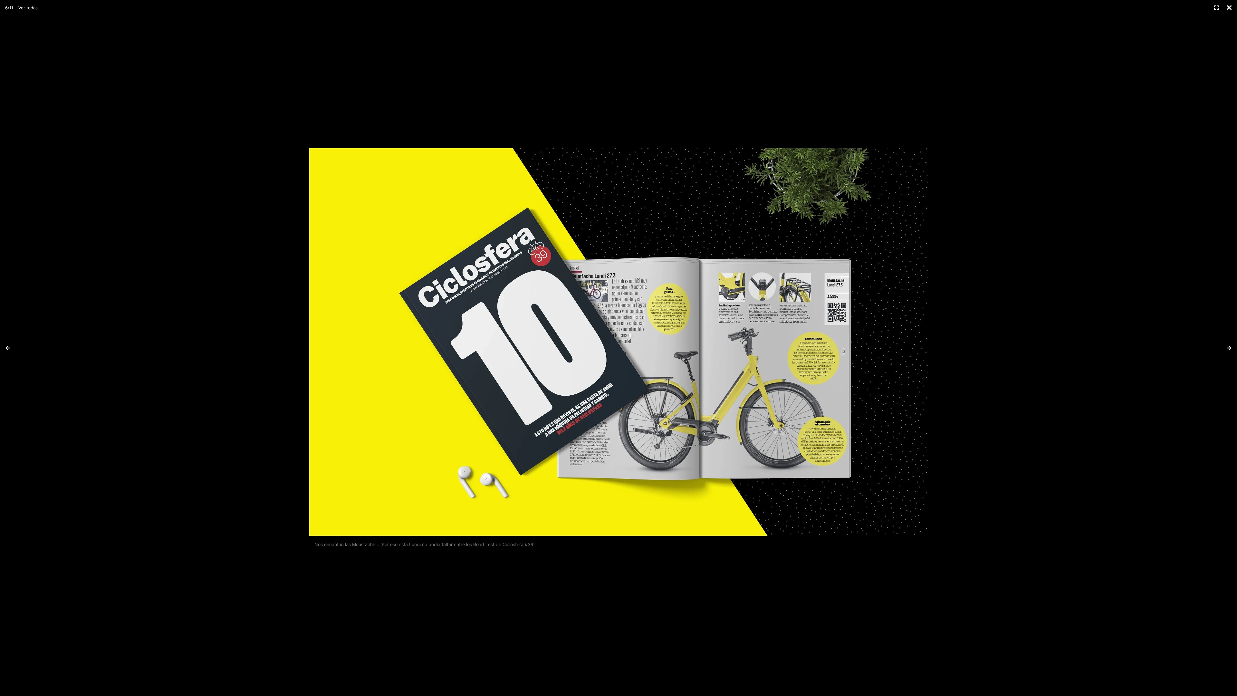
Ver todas (28, 7)
